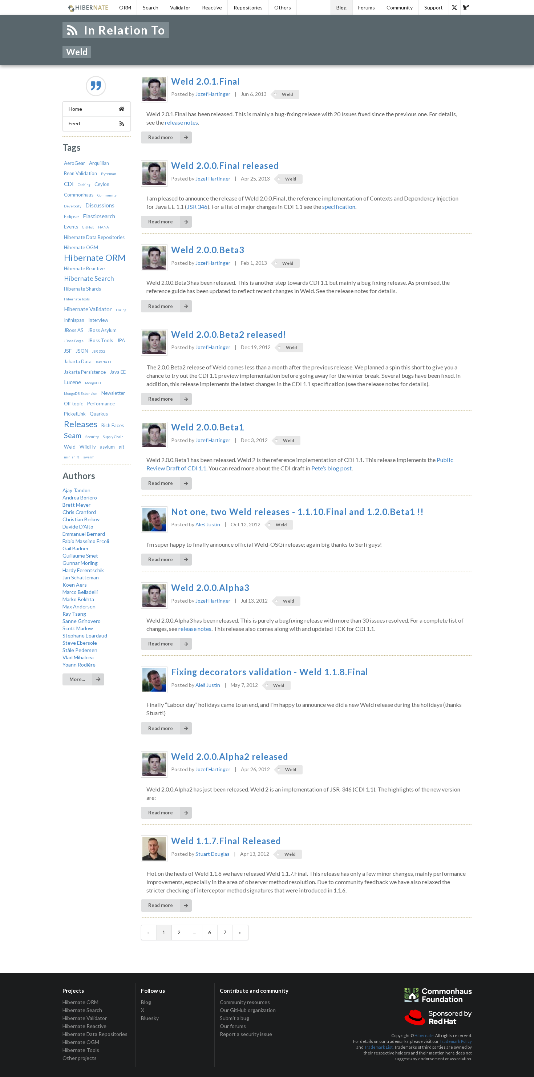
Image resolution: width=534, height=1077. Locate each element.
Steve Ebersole (79, 643)
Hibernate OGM (81, 247)
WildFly (88, 447)
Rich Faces (112, 425)
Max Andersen (79, 606)
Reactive (212, 7)
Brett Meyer (76, 505)
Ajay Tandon (76, 490)
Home (75, 109)
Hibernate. (424, 1035)
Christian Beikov (81, 519)
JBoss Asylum (102, 330)
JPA (121, 340)
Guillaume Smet (80, 555)
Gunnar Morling (80, 563)
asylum (107, 447)
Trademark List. (378, 1047)
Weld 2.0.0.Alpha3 (210, 588)
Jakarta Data (78, 361)
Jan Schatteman (80, 577)
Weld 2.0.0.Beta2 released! (229, 334)
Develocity (72, 206)
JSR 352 (98, 351)
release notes (181, 122)
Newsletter (113, 393)
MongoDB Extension (80, 393)
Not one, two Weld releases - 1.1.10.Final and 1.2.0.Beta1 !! (297, 512)
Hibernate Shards (82, 289)
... (194, 932)
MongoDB (93, 383)
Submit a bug (234, 1018)
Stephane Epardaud (84, 635)
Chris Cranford (79, 512)
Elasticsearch (99, 216)
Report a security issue (246, 1034)
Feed (74, 123)
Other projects (79, 1058)
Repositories (248, 7)
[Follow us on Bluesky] (466, 7)
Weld (70, 447)
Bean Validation (80, 173)
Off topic (73, 403)
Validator (180, 7)
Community (400, 7)
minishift (71, 457)
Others (282, 7)
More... (77, 679)
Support (433, 7)
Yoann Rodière (79, 664)
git (121, 447)
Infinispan (74, 320)
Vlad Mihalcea (78, 657)
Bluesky (150, 1018)
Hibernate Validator (88, 309)
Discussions (99, 205)
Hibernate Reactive (84, 268)
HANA (103, 227)
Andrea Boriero (79, 497)
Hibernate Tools (77, 299)
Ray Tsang (74, 614)
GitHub (88, 227)
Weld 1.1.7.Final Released (226, 841)
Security (92, 436)
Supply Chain (113, 436)
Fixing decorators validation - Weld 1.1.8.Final (269, 672)
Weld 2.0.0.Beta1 (207, 427)
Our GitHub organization (248, 1010)
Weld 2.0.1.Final (205, 81)
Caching (84, 184)
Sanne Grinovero (81, 621)
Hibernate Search (89, 278)
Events (71, 227)
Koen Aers (74, 585)
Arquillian (99, 163)
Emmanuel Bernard (83, 534)
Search (150, 7)
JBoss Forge (74, 341)
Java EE (118, 372)
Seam (72, 435)
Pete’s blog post (331, 468)
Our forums (233, 1026)
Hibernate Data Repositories (94, 237)
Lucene (72, 382)
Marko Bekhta (78, 599)
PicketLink (75, 414)
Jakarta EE (104, 362)
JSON (82, 351)
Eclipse (71, 216)
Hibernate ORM (95, 257)
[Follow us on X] (454, 7)
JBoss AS (74, 330)
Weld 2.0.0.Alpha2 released (229, 757)
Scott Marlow (77, 628)
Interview (98, 320)
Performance (101, 403)
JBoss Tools (100, 340)
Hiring (121, 310)
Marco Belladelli (80, 592)
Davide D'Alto (77, 526)
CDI (69, 184)
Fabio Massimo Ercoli (85, 541)
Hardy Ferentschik (83, 570)
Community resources (245, 1002)
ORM (125, 7)
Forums (366, 7)
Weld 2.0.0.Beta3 (207, 250)
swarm (88, 457)
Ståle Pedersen (79, 650)
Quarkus (99, 414)
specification (338, 206)
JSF (68, 351)
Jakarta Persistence (85, 372)
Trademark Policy (456, 1041)
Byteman (108, 173)
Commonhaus (78, 195)
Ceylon (101, 184)
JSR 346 (197, 206)
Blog (341, 7)
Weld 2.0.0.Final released (225, 166)
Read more (160, 137)
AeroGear (74, 163)
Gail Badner (75, 548)
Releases (80, 424)
